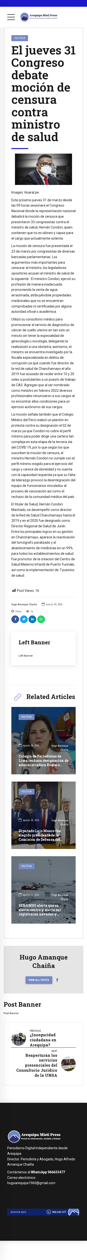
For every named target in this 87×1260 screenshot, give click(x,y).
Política (19, 38)
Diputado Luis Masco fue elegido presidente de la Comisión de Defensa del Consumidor (40, 837)
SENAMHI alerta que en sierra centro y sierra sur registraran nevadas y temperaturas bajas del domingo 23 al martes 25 (40, 914)
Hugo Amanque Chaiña (24, 604)
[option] (43, 169)
